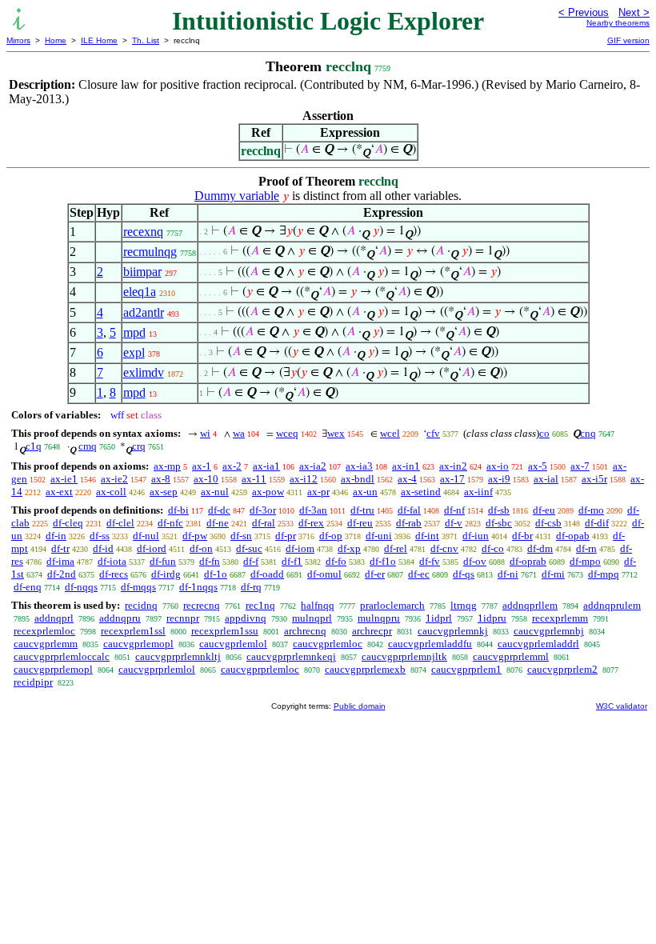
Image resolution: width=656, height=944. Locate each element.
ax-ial (546, 479)
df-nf (454, 510)
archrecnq (305, 631)
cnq (588, 433)
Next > (634, 12)
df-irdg (166, 574)
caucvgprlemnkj (453, 631)
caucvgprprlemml (511, 656)
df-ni (508, 574)
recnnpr (182, 618)
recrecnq (201, 605)
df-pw (194, 536)
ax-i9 (499, 479)
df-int (427, 536)
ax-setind (421, 492)
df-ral (263, 523)
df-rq (251, 587)
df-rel (395, 548)
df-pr (285, 536)
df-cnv (444, 548)
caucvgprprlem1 (466, 669)
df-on (201, 548)
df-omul (324, 574)
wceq (287, 433)
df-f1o (383, 561)
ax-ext (59, 492)
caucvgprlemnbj (549, 631)
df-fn (209, 561)
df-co (493, 548)
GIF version (628, 40)
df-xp (349, 548)
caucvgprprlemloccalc (62, 656)
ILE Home (99, 40)
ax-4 (407, 479)
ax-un (365, 492)
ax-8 (160, 479)
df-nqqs (81, 587)
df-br (522, 536)
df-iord (151, 548)
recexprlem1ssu (224, 631)
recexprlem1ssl (133, 631)
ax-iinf (478, 492)
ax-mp (167, 466)
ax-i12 (304, 479)
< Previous (583, 12)
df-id (103, 548)
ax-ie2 (114, 479)
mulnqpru (379, 618)
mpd (134, 332)
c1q (34, 446)
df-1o (215, 574)
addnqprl (54, 618)
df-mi (553, 574)
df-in (56, 536)
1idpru (492, 618)
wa (239, 433)
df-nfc (170, 523)
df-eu (544, 510)
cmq (87, 446)
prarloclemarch (392, 605)
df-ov (474, 561)
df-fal (409, 510)
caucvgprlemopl (138, 644)
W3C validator (621, 706)
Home (55, 40)
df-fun (163, 561)
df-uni (379, 536)
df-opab (573, 536)
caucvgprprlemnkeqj (291, 656)
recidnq (141, 605)
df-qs (463, 574)
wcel (390, 433)
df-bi (178, 510)
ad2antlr (143, 312)
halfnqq (317, 605)
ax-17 (452, 479)
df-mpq (603, 574)
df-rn (586, 548)
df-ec (419, 574)
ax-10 (206, 479)
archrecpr (372, 631)
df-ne (217, 523)
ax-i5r (594, 479)
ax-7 (580, 466)
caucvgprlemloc (327, 644)
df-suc (249, 548)
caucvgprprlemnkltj (178, 656)
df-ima (60, 561)
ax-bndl (357, 479)
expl (134, 352)
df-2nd (61, 574)
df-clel (120, 523)
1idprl (439, 618)
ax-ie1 (64, 479)
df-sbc (499, 523)
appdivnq (245, 618)
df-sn (241, 536)
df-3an (313, 510)
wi (205, 433)
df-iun (475, 536)
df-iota (112, 561)
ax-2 (232, 466)
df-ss (100, 536)
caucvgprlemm (46, 644)
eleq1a (139, 291)
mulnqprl (312, 618)
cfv (433, 433)
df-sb (499, 510)
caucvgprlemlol (233, 644)
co (544, 433)
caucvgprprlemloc (260, 669)
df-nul (146, 536)
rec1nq (260, 605)
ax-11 (254, 479)
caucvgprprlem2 (562, 669)
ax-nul (215, 492)
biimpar (142, 271)
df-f (250, 561)
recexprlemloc (44, 631)
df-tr (60, 548)
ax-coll (111, 492)
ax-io (497, 466)
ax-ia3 (359, 466)
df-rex (311, 523)
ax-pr (318, 492)
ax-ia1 (266, 466)
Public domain (360, 706)
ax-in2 (453, 466)
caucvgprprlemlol (156, 669)
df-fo (336, 561)
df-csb (548, 523)
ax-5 (537, 466)
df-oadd (267, 574)
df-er (375, 574)
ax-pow (268, 492)
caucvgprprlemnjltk (404, 656)
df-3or (263, 510)
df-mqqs (138, 587)
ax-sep (164, 492)
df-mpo (585, 561)
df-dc (219, 510)
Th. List (145, 40)
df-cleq (68, 523)
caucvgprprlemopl (53, 669)
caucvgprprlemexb (365, 669)
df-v (453, 523)
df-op (330, 536)
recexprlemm (560, 618)
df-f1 (292, 561)
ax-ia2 (312, 466)
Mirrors (18, 40)
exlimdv (143, 372)
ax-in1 (406, 466)
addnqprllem (530, 605)
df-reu (360, 523)
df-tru (362, 510)
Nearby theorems (618, 22)
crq (139, 446)
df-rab (409, 523)
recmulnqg (150, 251)
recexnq (143, 231)
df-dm (540, 548)
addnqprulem (612, 605)
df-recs (113, 574)
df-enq (28, 587)
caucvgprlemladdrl (538, 644)
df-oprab (528, 561)
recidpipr (33, 682)
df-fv (429, 561)
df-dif (597, 523)
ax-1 (201, 466)
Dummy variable (236, 195)
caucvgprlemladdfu (430, 644)
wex (336, 433)
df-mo (591, 510)
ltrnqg (463, 605)
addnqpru (120, 618)
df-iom (300, 548)
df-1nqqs (198, 587)
